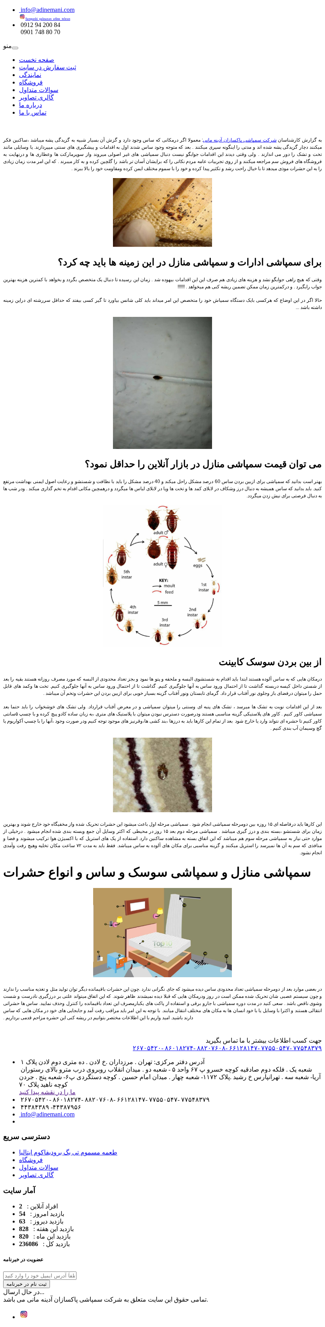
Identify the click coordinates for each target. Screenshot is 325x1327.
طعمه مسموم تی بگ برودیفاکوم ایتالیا (68, 1152)
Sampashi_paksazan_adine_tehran (47, 19)
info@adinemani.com (47, 9)
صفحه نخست (36, 59)
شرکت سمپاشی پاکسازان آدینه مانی (239, 140)
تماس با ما (32, 112)
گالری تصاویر (36, 97)
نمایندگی (30, 74)
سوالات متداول (38, 89)
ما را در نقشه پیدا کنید (47, 1092)
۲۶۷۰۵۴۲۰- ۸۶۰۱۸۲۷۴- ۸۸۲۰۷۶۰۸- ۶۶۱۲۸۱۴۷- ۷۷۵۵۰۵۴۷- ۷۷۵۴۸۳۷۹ (227, 1048)
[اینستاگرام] (24, 1317)
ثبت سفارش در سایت (47, 67)
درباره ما (30, 105)
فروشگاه (31, 82)
